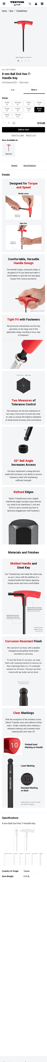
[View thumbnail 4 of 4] (29, 61)
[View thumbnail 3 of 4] (25, 61)
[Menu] (4, 4)
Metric (34, 90)
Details (14, 165)
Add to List (31, 135)
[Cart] (42, 3)
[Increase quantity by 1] (14, 123)
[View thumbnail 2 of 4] (22, 61)
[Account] (36, 3)
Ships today (24, 82)
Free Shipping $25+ (9, 82)
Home (4, 11)
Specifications (29, 165)
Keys (11, 11)
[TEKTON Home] (17, 3)
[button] (23, 36)
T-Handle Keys (21, 11)
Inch (12, 90)
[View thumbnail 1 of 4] (18, 61)
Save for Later (18, 135)
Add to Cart (23, 129)
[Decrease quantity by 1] (3, 123)
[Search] (30, 3)
